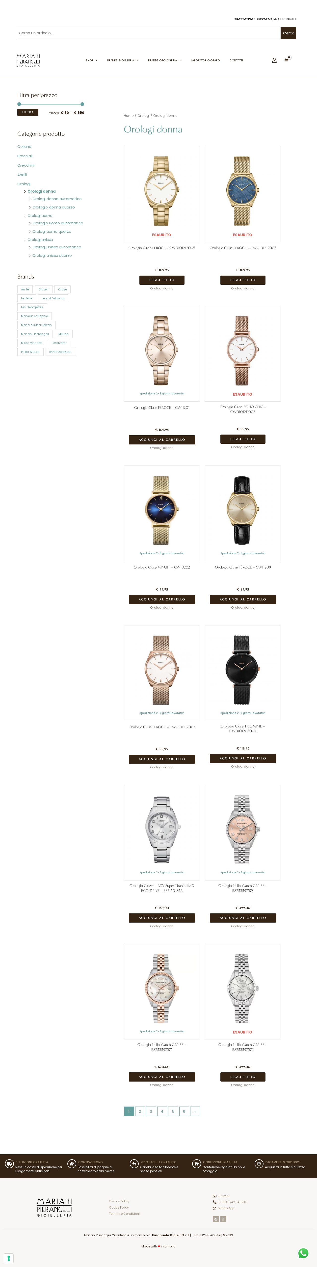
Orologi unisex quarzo (52, 255)
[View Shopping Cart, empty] (286, 60)
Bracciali (24, 155)
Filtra (28, 112)
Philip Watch (30, 352)
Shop (89, 60)
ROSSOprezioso (60, 352)
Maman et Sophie (34, 316)
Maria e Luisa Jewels (36, 325)
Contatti (236, 60)
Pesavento (59, 343)
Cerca (288, 33)
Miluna (63, 334)
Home (129, 115)
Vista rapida (162, 237)
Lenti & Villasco (53, 298)
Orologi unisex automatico (56, 247)
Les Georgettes (32, 307)
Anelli (22, 174)
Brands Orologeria (162, 60)
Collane (24, 146)
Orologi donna (41, 191)
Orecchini (25, 165)
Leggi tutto (162, 280)
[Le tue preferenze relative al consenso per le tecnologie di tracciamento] (8, 1258)
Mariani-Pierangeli (35, 334)
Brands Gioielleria (120, 60)
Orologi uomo (40, 215)
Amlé (25, 289)
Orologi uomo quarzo (51, 231)
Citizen (43, 289)
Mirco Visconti (31, 343)
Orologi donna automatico (57, 198)
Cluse (62, 289)
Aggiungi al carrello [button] (162, 439)
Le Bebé (26, 298)
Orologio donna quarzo (53, 207)
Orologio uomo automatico (57, 223)
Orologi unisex (40, 239)
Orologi (23, 183)
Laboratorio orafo (205, 60)
